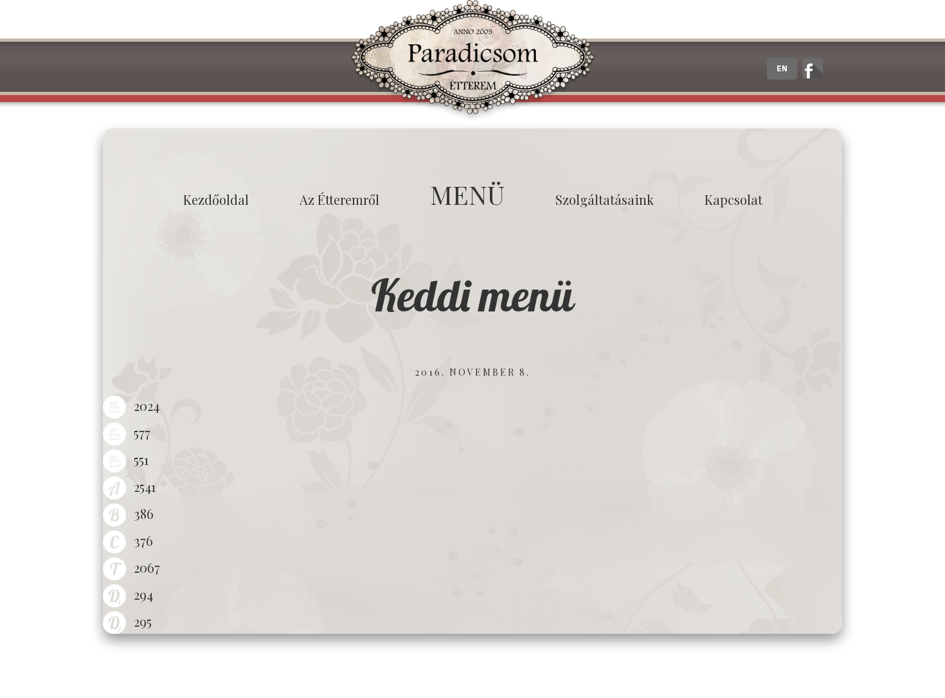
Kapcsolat (733, 199)
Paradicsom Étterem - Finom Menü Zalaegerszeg (472, 61)
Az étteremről (339, 199)
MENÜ (467, 194)
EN (782, 69)
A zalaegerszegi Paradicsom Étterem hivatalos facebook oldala (812, 68)
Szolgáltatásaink (604, 199)
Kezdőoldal (216, 199)
